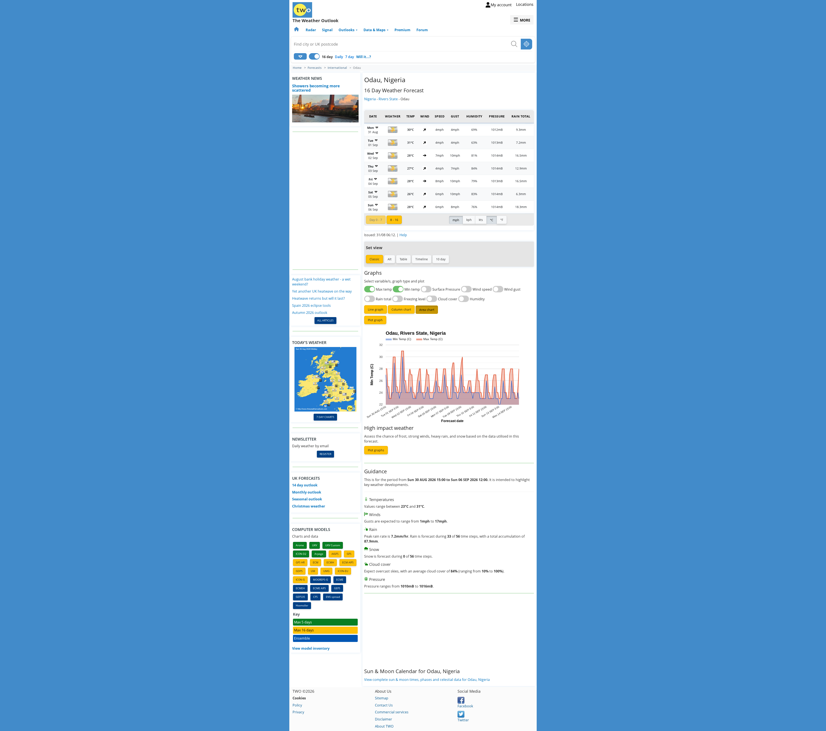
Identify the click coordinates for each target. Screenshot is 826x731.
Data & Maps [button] (375, 30)
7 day (349, 56)
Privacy (298, 712)
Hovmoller (302, 605)
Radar (311, 30)
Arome (300, 545)
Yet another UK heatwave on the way (322, 291)
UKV (314, 545)
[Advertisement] (325, 200)
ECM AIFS (348, 562)
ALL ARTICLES (325, 320)
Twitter (463, 720)
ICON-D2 (301, 554)
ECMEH (300, 588)
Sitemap (381, 698)
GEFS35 (300, 597)
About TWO (384, 726)
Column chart (401, 309)
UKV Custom (332, 545)
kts (481, 220)
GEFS (337, 588)
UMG (326, 571)
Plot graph (375, 320)
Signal (327, 30)
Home (297, 67)
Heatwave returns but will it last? (318, 298)
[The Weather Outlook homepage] (297, 30)
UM (313, 571)
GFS (349, 554)
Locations (524, 4)
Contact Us (384, 705)
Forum (422, 30)
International (337, 67)
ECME (339, 579)
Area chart (426, 310)
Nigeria (370, 99)
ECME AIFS (319, 588)
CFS (315, 597)
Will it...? (363, 56)
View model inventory (311, 648)
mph (456, 220)
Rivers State (388, 99)
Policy (297, 705)
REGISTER (325, 454)
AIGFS (335, 554)
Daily (339, 56)
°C (491, 220)
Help (403, 235)
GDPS (299, 571)
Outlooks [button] (347, 30)
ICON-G (300, 579)
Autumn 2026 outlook (309, 312)
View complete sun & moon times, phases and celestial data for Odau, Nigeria (427, 679)
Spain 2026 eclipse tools (311, 305)
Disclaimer (383, 719)
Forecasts (315, 67)
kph (469, 220)
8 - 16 (394, 220)
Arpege (318, 554)
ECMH (330, 562)
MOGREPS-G (320, 579)
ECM (315, 562)
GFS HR (300, 562)
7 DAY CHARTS (325, 417)
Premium (402, 30)
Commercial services (391, 712)
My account (501, 4)
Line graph (375, 309)
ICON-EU (343, 571)
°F (501, 220)
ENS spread (333, 597)
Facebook (465, 706)
